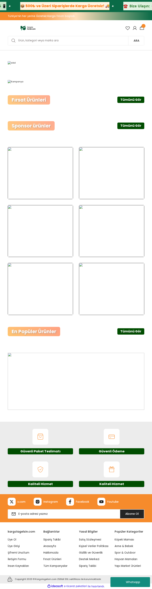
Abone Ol (132, 514)
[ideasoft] (55, 586)
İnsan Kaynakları (18, 566)
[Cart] (142, 28)
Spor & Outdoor (125, 553)
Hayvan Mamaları (126, 559)
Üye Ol (12, 539)
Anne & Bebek (124, 546)
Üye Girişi (14, 546)
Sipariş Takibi (52, 539)
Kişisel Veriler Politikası (93, 546)
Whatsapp (133, 582)
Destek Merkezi (89, 559)
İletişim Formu (17, 559)
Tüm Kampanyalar (55, 566)
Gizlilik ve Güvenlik (91, 553)
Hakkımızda (50, 553)
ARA (136, 41)
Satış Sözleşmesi (90, 539)
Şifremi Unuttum (18, 553)
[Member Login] (134, 28)
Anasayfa (49, 546)
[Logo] (28, 27)
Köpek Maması (124, 539)
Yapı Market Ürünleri (128, 566)
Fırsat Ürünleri (52, 559)
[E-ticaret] (75, 586)
